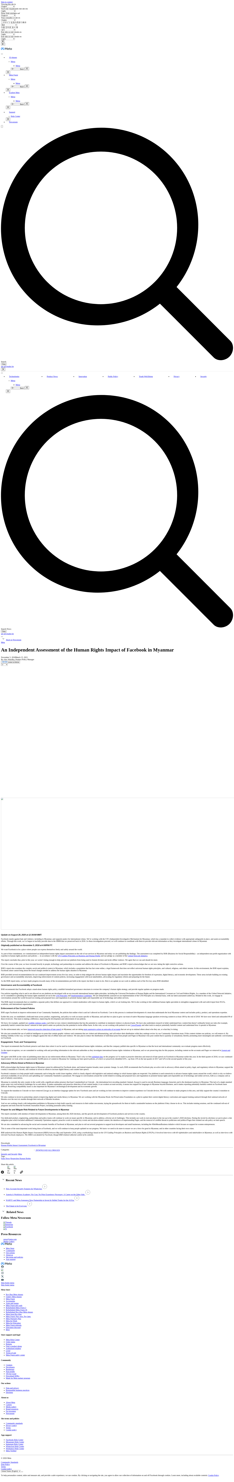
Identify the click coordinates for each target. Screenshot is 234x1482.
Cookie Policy (213, 1475)
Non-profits (10, 1372)
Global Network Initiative (137, 956)
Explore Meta (14, 93)
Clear (4, 364)
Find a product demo (14, 1346)
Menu (13, 62)
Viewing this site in (8, 4)
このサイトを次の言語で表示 (13, 22)
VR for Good (11, 1374)
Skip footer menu (7, 1283)
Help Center (15, 116)
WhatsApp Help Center (15, 1446)
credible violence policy (37, 1023)
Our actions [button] (10, 1253)
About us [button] (9, 1255)
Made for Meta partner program (18, 1378)
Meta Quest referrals (13, 1325)
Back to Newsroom (13, 640)
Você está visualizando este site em (14, 9)
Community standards (14, 1423)
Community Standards (9, 1462)
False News (5, 1158)
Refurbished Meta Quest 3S (16, 1310)
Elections (9, 1392)
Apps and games (12, 1303)
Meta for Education (13, 1323)
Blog (8, 1330)
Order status (10, 1342)
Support (12, 112)
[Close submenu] (27, 68)
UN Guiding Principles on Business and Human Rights (79, 956)
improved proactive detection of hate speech (44, 1029)
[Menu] (3, 44)
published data (97, 1057)
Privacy (177, 376)
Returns (9, 1344)
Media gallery (11, 1407)
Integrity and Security (9, 1154)
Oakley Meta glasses (14, 1297)
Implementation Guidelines (81, 996)
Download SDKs (12, 1376)
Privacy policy (11, 1425)
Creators (9, 1365)
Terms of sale (11, 1353)
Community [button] (10, 1251)
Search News (6, 629)
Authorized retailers (13, 1348)
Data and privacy (12, 1388)
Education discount (13, 1327)
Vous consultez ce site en (10, 18)
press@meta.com (10, 1239)
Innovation (83, 376)
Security (203, 376)
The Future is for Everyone (16, 1206)
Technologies (14, 376)
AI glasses (13, 57)
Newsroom (13, 122)
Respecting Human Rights (20, 1158)
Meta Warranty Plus (13, 1319)
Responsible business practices (17, 1390)
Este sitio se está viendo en (11, 32)
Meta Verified (11, 1451)
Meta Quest (13, 75)
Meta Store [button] (10, 1248)
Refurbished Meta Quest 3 (16, 1308)
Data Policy (5, 1464)
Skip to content (7, 2)
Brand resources (12, 1409)
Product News (52, 376)
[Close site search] (3, 369)
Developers (10, 1367)
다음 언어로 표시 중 (9, 27)
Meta (3, 642)
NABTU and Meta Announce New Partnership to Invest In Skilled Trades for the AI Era (40, 1200)
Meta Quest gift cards (14, 1305)
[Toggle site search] (2, 126)
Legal (8, 1351)
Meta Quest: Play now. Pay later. (18, 1316)
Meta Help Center (13, 1340)
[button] (3, 41)
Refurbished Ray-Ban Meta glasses (19, 1312)
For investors (11, 1411)
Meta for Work (11, 1321)
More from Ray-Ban (14, 1314)
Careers (9, 1405)
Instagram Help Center (14, 1444)
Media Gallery (9, 1241)
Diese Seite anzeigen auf (10, 13)
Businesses (10, 1369)
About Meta (10, 1402)
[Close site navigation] (2, 636)
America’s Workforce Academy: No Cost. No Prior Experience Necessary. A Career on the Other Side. (45, 1194)
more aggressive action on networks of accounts (101, 1029)
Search (3, 362)
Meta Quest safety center (15, 1355)
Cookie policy (11, 1430)
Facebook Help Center (14, 1440)
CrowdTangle (136, 1025)
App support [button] (10, 1259)
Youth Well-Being (146, 376)
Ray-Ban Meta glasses (14, 1294)
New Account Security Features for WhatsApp (24, 1189)
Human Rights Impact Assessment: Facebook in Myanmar (23, 1145)
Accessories (10, 1301)
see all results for (7, 366)
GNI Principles (61, 996)
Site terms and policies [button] (14, 1257)
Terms (8, 1428)
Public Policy (113, 376)
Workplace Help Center (15, 1449)
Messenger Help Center (15, 1442)
